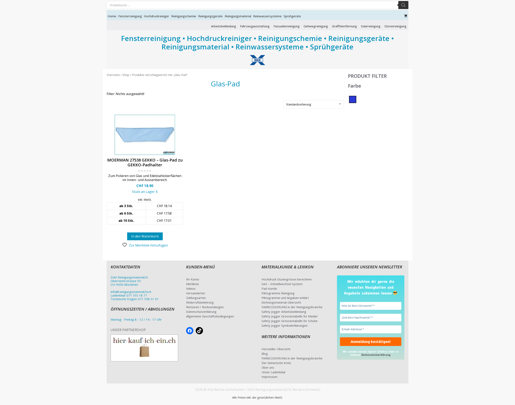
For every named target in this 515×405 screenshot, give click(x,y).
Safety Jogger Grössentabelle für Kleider (290, 316)
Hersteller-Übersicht (276, 349)
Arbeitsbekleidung (223, 26)
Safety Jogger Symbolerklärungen (285, 325)
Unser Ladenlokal (273, 372)
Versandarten (195, 293)
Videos (191, 288)
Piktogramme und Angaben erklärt (285, 298)
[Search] (403, 5)
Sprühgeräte (292, 16)
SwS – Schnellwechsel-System (282, 284)
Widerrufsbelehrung (200, 302)
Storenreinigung (395, 26)
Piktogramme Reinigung (278, 293)
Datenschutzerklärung (201, 312)
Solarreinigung (370, 26)
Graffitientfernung (344, 26)
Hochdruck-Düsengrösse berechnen (287, 279)
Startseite (113, 75)
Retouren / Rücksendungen (205, 307)
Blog (265, 354)
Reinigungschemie (183, 16)
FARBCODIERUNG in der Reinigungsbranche (292, 307)
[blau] (352, 99)
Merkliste (192, 284)
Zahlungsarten (196, 298)
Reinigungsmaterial (238, 16)
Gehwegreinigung (316, 26)
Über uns (268, 367)
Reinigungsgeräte (210, 16)
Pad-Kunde (269, 288)
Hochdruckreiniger (156, 16)
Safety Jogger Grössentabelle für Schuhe (290, 321)
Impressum (269, 377)
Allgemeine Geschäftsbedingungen (210, 316)
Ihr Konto (192, 279)
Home (112, 16)
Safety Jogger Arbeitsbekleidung (284, 312)
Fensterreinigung (130, 16)
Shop (126, 75)
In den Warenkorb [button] (145, 236)
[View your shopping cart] (405, 16)
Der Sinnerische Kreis (276, 363)
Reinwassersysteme (267, 16)
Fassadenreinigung (287, 26)
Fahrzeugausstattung (255, 26)
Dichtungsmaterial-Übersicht (281, 302)
